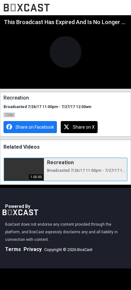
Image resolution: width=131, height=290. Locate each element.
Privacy (33, 249)
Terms (13, 249)
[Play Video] (65, 52)
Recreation (60, 162)
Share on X (84, 127)
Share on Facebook (35, 127)
